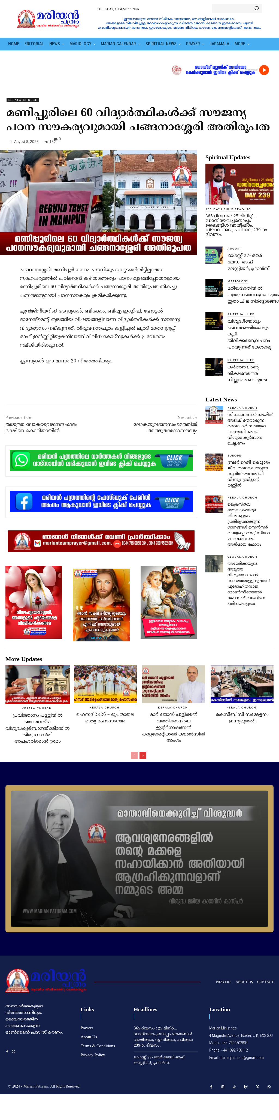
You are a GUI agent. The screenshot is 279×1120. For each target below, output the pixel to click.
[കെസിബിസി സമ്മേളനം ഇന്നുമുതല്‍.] (242, 684)
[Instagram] (223, 1087)
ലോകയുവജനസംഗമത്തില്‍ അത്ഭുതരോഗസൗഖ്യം (165, 428)
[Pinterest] (255, 142)
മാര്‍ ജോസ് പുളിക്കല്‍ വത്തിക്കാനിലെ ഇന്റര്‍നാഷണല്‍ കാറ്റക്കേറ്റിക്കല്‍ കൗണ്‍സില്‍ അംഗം (173, 728)
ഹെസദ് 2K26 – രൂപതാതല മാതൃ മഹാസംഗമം (105, 718)
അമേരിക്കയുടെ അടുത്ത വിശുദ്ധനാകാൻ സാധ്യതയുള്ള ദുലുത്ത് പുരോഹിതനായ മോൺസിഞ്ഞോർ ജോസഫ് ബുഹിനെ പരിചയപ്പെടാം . (249, 583)
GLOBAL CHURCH (242, 557)
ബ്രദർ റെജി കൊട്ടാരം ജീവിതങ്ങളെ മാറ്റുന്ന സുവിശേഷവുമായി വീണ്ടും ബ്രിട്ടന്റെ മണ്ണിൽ (249, 474)
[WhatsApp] (268, 142)
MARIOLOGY (238, 281)
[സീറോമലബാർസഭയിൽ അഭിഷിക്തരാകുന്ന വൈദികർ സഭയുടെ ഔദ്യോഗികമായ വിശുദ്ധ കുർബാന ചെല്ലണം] (214, 415)
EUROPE (234, 455)
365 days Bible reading (228, 209)
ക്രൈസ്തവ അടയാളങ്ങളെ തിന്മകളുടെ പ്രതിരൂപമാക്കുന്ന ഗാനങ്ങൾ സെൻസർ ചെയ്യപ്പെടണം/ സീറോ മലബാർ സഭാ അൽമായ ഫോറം (249, 524)
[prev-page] (134, 755)
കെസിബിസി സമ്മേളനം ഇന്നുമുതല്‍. (242, 718)
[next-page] (143, 755)
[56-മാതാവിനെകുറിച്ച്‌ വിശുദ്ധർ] (139, 859)
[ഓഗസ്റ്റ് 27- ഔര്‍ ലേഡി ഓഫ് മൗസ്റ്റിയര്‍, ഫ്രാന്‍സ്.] (214, 255)
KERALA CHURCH (23, 100)
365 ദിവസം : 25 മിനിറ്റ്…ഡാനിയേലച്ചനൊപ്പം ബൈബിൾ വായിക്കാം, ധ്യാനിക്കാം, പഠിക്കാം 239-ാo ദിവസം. (236, 225)
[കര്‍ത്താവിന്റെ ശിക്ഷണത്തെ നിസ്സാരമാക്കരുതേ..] (214, 367)
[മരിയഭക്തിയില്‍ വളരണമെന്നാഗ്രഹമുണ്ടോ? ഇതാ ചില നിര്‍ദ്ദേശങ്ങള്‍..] (214, 288)
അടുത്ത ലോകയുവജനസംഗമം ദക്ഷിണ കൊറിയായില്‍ (41, 428)
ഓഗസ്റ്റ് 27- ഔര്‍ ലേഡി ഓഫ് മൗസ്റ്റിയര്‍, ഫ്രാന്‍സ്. (249, 262)
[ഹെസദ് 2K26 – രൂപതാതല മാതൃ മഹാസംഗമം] (105, 684)
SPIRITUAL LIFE (241, 314)
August (234, 248)
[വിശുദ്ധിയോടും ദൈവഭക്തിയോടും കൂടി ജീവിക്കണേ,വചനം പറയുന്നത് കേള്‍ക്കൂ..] (214, 321)
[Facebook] (230, 142)
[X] (243, 142)
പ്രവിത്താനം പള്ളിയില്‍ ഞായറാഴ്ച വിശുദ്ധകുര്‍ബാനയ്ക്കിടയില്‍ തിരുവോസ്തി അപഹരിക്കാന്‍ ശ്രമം (37, 728)
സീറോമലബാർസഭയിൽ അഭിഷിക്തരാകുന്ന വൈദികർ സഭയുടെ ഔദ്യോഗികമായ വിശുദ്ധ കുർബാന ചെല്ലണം (251, 429)
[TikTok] (234, 1087)
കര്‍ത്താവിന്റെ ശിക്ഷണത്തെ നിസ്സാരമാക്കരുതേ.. (248, 373)
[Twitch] (246, 1087)
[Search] (256, 8)
